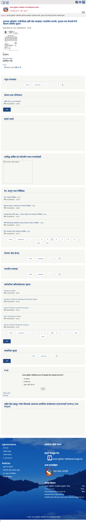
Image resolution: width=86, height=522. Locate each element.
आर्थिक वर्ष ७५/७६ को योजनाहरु (12, 101)
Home (3, 15)
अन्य (7, 109)
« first (27, 85)
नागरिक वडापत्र (7, 454)
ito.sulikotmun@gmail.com (75, 497)
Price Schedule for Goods (12, 316)
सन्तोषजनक (27, 382)
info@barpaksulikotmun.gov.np (55, 497)
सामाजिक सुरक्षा (7, 451)
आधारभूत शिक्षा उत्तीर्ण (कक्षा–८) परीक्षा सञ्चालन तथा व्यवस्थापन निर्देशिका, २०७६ (25, 214)
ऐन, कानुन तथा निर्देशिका (9, 473)
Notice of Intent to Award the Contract (16, 325)
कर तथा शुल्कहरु (7, 477)
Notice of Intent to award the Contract (16, 308)
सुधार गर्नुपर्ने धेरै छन (29, 384)
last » (48, 243)
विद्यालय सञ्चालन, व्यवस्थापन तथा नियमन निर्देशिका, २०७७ (19, 206)
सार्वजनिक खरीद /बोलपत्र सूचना (11, 470)
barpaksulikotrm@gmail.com (54, 494)
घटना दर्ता (5, 448)
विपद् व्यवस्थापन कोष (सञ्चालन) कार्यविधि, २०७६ (17, 231)
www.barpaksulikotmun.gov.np (55, 491)
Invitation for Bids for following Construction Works (20, 299)
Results (5, 395)
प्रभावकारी (27, 379)
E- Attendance (7, 458)
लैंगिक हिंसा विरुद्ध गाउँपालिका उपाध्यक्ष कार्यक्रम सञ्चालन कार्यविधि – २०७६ (24, 223)
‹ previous (37, 85)
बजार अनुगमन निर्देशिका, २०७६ (12, 197)
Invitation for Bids (9, 291)
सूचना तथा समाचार (7, 58)
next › (39, 243)
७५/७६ (4, 65)
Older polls (6, 393)
